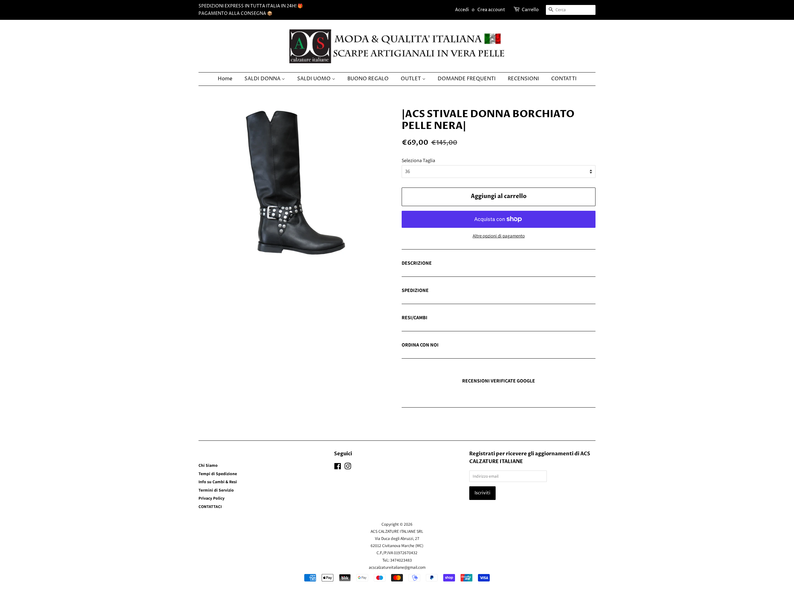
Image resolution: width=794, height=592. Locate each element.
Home (225, 78)
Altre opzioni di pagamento (499, 236)
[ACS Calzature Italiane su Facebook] (337, 467)
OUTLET (411, 78)
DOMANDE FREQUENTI (467, 78)
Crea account (491, 10)
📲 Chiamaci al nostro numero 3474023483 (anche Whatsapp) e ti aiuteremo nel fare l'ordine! (498, 345)
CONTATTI (564, 78)
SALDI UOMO (314, 78)
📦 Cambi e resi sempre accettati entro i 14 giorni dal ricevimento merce (475, 318)
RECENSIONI (523, 78)
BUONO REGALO (368, 78)
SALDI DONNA (263, 78)
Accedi (462, 10)
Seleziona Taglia (418, 160)
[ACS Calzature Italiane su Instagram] (347, 467)
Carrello (530, 10)
